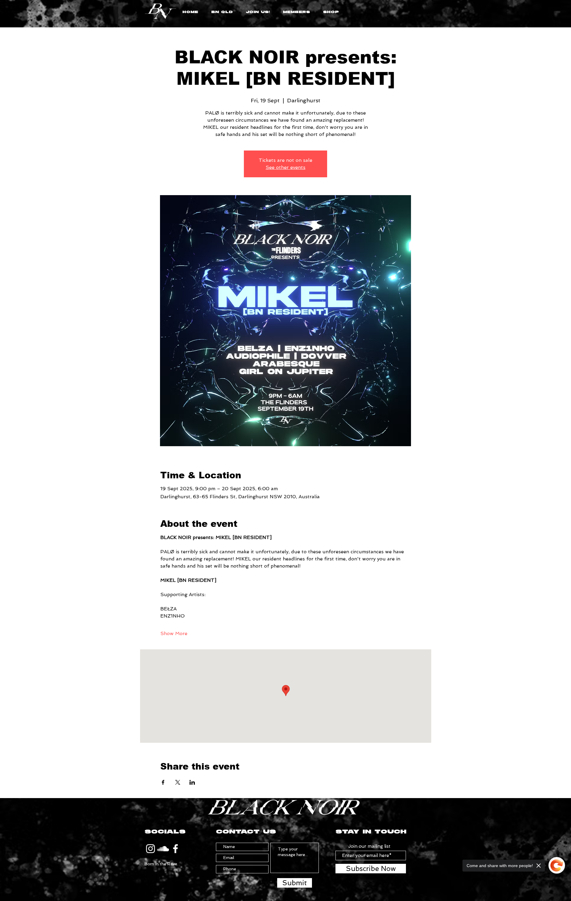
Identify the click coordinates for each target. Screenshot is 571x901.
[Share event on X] (178, 782)
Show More (173, 633)
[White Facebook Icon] (175, 849)
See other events (285, 167)
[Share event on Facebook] (163, 782)
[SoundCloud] (163, 849)
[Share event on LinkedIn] (192, 782)
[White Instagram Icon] (150, 849)
